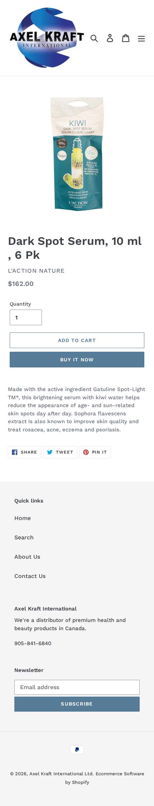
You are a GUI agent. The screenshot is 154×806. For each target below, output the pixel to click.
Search (24, 537)
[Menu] (141, 38)
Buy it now (77, 359)
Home (22, 518)
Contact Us (29, 576)
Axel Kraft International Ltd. (61, 773)
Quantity (20, 304)
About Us (27, 556)
